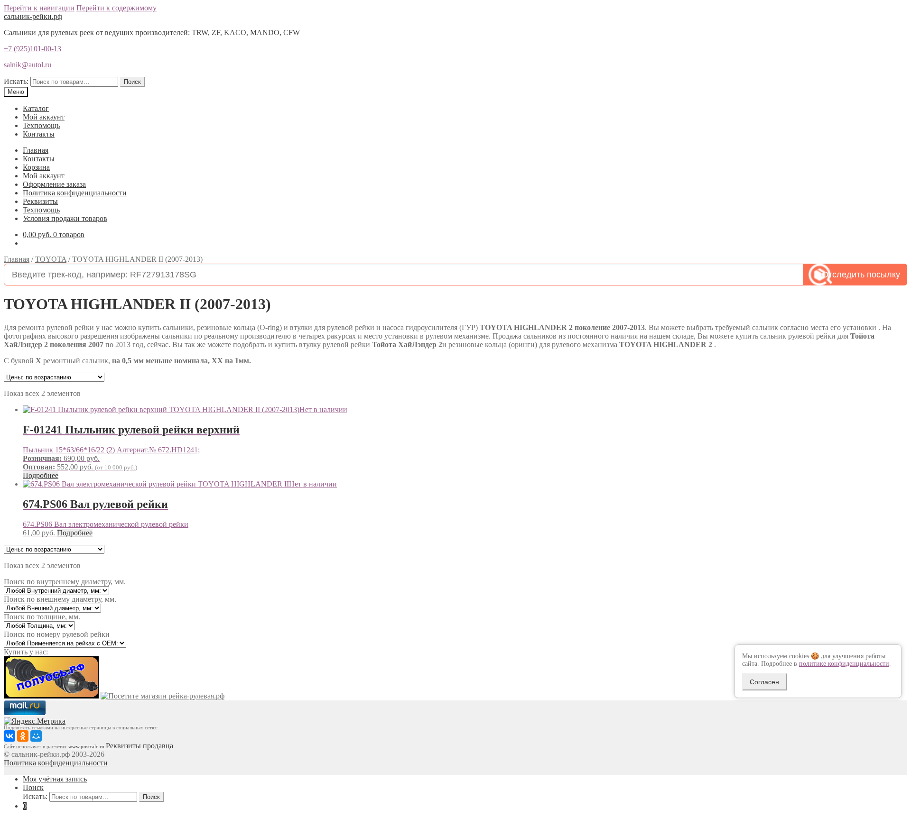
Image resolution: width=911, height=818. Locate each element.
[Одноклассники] (22, 736)
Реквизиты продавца (139, 746)
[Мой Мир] (36, 736)
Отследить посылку (861, 274)
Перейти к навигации (39, 8)
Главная (35, 150)
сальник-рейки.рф (33, 16)
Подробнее (40, 475)
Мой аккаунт (44, 117)
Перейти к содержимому (116, 8)
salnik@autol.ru (27, 65)
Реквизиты (40, 201)
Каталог (36, 108)
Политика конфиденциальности (75, 193)
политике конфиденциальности (844, 663)
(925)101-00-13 (32, 49)
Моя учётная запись (55, 779)
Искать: (16, 81)
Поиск (132, 81)
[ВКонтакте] (9, 736)
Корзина (36, 167)
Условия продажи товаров (65, 218)
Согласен (764, 682)
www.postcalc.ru (87, 746)
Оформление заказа (54, 184)
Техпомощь (41, 125)
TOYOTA (50, 259)
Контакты (39, 134)
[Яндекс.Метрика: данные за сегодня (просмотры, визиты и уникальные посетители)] (34, 721)
